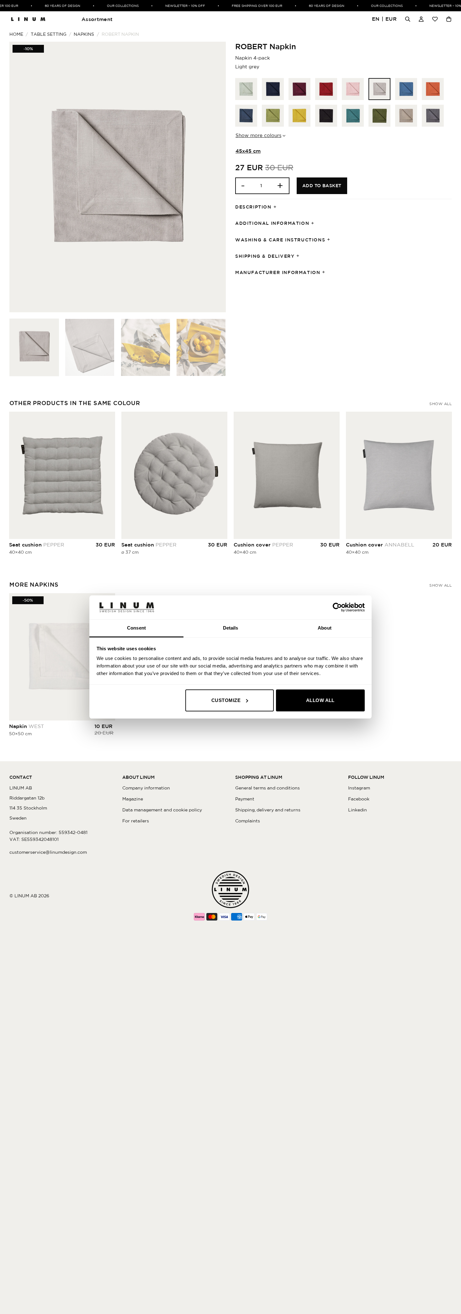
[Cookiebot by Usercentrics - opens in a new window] (337, 607)
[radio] (246, 89)
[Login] (421, 19)
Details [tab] (230, 628)
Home (16, 34)
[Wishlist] (435, 19)
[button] (384, 19)
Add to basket (322, 185)
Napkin (26, 726)
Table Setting (48, 34)
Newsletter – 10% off (177, 6)
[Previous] (21, 177)
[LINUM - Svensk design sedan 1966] (28, 19)
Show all (440, 404)
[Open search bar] (407, 19)
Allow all (320, 700)
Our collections (114, 6)
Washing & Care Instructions (280, 239)
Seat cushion (36, 544)
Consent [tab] (136, 628)
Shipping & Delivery (264, 256)
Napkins (84, 34)
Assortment (97, 19)
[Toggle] (277, 207)
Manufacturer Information (277, 272)
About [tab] (324, 628)
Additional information (272, 223)
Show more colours (258, 135)
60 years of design (54, 6)
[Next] (213, 177)
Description (253, 206)
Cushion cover (263, 544)
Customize (226, 700)
